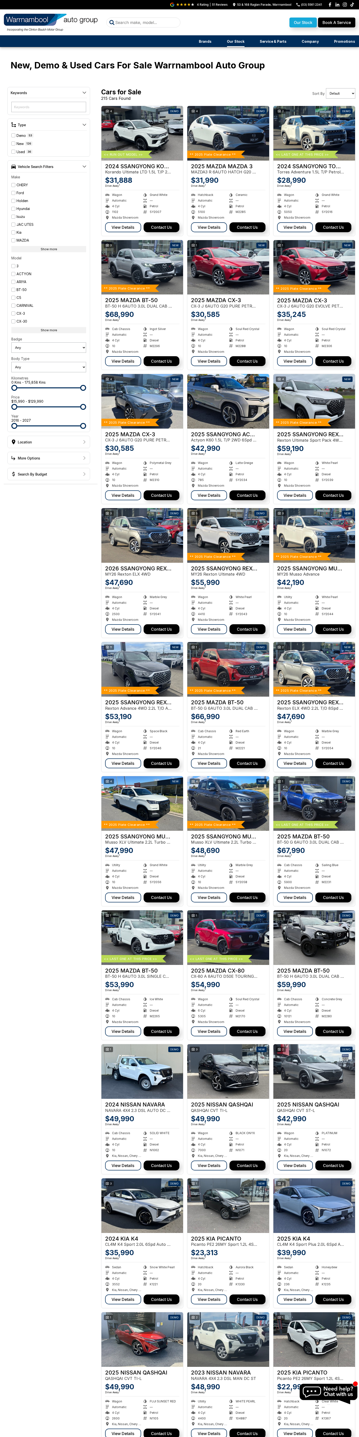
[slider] (14, 388)
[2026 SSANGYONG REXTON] (142, 535)
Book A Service (336, 22)
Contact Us (161, 227)
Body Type (20, 358)
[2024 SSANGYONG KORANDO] (142, 133)
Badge (16, 339)
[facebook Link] (330, 4)
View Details (123, 227)
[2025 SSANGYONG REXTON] (314, 401)
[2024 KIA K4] (142, 1205)
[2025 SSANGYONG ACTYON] (228, 401)
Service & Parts (273, 41)
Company (310, 41)
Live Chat (328, 1394)
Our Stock (303, 22)
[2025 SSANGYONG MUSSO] (314, 535)
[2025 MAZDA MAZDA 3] (228, 133)
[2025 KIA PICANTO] (228, 1205)
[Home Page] (51, 22)
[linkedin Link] (337, 4)
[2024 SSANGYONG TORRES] (314, 133)
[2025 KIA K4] (314, 1205)
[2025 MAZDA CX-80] (228, 937)
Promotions (344, 41)
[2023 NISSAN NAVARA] (228, 1339)
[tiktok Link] (352, 4)
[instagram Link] (345, 4)
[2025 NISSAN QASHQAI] (228, 1071)
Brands (205, 41)
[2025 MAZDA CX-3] (228, 267)
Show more (49, 249)
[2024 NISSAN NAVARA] (142, 1071)
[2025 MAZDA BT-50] (142, 267)
